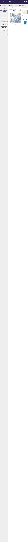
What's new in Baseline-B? (3, 10)
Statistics (25, 7)
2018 (20, 5)
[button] (7, 13)
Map (22, 7)
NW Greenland (11, 5)
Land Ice (4, 5)
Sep (16, 5)
